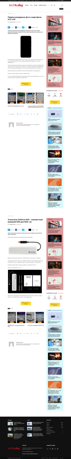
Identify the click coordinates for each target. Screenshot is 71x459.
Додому (9, 13)
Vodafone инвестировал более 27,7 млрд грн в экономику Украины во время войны (54, 29)
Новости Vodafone (51, 54)
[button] (62, 5)
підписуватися (61, 93)
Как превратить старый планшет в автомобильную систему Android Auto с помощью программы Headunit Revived (18, 436)
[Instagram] (58, 0)
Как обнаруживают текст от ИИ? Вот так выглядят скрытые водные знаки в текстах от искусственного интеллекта (54, 189)
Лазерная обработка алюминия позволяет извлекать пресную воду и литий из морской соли (54, 133)
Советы (21, 102)
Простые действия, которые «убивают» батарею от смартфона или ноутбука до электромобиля (53, 161)
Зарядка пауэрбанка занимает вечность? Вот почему (54, 120)
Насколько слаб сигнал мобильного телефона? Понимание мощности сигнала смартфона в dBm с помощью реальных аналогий (54, 204)
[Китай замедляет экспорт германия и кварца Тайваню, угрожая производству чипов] (55, 140)
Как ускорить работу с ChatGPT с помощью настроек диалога (19, 423)
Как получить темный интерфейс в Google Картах (21, 98)
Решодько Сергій (19, 123)
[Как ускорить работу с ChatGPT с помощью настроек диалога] (10, 423)
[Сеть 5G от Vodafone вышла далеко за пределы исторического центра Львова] (55, 78)
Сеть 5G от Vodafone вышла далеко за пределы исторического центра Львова (54, 85)
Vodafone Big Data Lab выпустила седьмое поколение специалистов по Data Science (55, 42)
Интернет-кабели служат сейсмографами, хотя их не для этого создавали (54, 175)
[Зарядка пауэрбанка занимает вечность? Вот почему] (55, 113)
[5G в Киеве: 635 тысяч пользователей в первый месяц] (55, 50)
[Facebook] (56, 0)
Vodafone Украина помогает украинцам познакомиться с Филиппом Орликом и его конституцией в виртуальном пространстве (54, 70)
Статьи (49, 118)
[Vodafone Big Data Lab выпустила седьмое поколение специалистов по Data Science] (55, 36)
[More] (37, 27)
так (49, 93)
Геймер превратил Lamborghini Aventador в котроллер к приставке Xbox (12, 98)
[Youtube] (62, 0)
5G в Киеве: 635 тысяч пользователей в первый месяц (54, 56)
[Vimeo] (61, 0)
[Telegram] (53, 449)
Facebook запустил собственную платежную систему (30, 98)
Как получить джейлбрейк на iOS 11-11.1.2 (16, 106)
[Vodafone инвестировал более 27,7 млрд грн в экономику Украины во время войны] (55, 22)
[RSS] (50, 449)
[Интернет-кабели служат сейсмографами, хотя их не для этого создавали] (55, 168)
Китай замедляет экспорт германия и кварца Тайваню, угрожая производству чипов (54, 146)
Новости (12, 13)
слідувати (55, 93)
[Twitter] (59, 0)
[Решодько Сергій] (8, 22)
